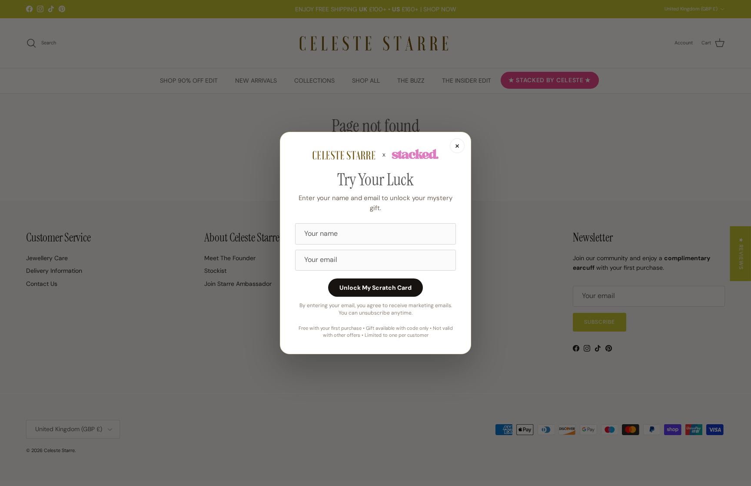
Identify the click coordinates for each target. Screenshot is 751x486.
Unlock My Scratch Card (375, 288)
